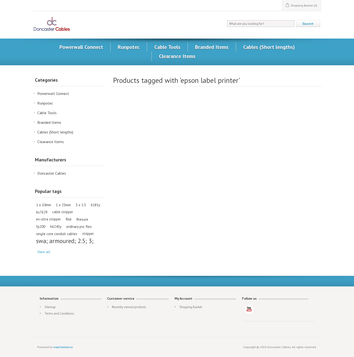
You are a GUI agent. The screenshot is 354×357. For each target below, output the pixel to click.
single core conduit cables (56, 233)
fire (69, 219)
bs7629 (41, 212)
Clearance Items (177, 56)
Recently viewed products (129, 307)
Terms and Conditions (59, 313)
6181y (95, 204)
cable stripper (62, 212)
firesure (82, 219)
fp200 (40, 226)
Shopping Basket (190, 307)
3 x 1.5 (81, 204)
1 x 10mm (43, 204)
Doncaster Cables (51, 173)
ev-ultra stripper (48, 219)
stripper (88, 233)
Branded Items (212, 47)
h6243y (55, 226)
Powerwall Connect (81, 47)
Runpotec (129, 47)
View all (43, 251)
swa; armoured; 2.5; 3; (64, 241)
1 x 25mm (63, 204)
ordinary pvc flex (79, 226)
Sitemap (50, 307)
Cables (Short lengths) (269, 47)
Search (308, 24)
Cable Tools (167, 47)
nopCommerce (63, 347)
